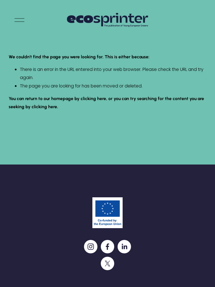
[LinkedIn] (124, 246)
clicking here (93, 98)
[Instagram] (90, 246)
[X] (107, 263)
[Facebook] (107, 246)
